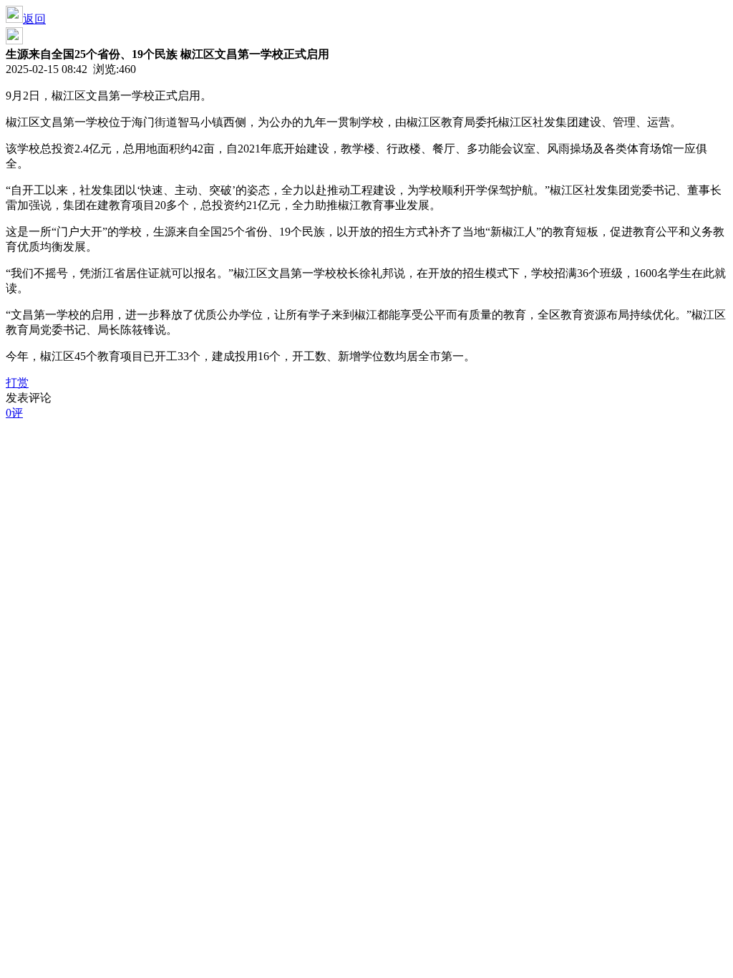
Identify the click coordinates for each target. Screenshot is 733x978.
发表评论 (29, 398)
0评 (14, 413)
